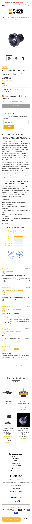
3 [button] (16, 365)
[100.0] (11, 254)
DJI (9, 405)
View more (16, 381)
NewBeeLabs (16, 467)
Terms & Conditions (16, 465)
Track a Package (16, 456)
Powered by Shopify (22, 518)
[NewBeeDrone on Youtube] (18, 501)
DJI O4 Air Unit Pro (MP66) (8, 402)
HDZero (4, 83)
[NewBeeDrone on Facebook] (12, 501)
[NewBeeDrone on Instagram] (15, 501)
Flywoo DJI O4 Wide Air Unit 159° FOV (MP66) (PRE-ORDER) (8, 431)
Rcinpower (23, 436)
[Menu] (2, 5)
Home (4, 17)
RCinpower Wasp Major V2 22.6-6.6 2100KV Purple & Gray (23, 431)
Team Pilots (16, 462)
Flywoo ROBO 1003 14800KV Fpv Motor (23, 403)
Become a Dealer (16, 468)
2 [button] (13, 365)
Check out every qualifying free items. (12, 101)
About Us (16, 460)
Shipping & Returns (16, 463)
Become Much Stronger (16, 470)
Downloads (16, 458)
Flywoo (23, 407)
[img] (6, 269)
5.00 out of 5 (20, 231)
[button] (6, 81)
